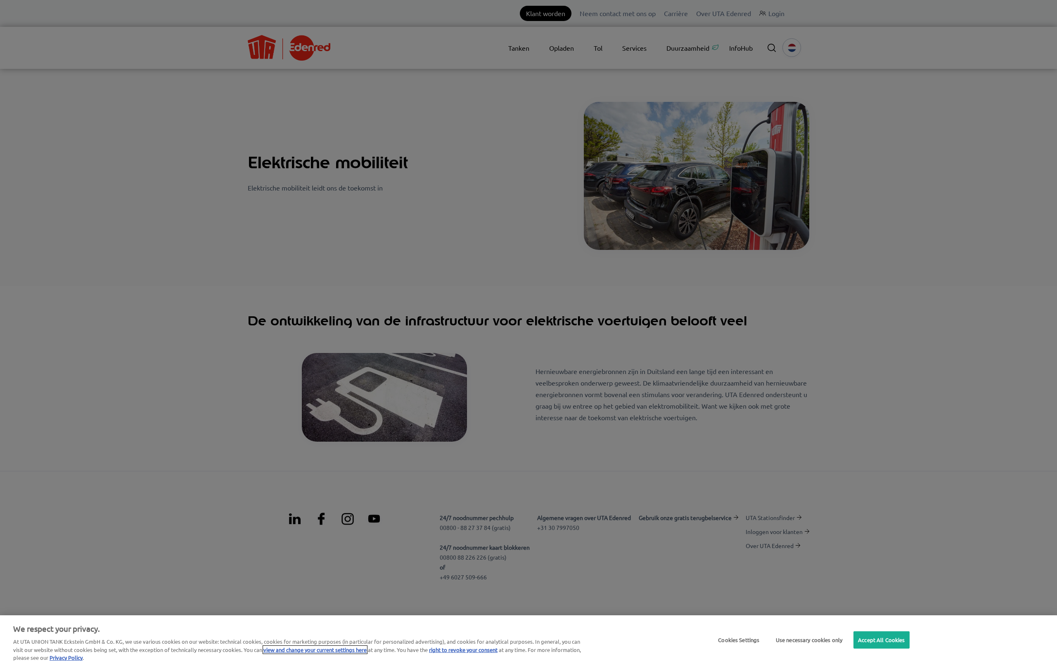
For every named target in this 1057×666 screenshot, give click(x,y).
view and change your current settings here (315, 649)
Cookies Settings (738, 639)
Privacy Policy (66, 657)
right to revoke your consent (463, 649)
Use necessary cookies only (809, 639)
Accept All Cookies (881, 639)
